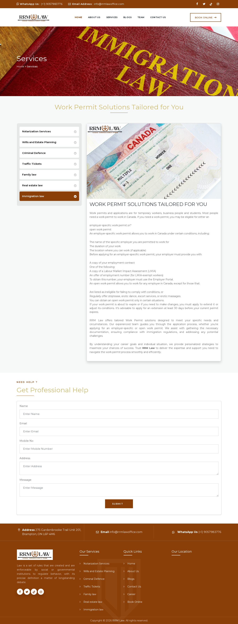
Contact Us (158, 17)
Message (25, 479)
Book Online (134, 601)
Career (131, 594)
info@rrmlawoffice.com (109, 4)
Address (25, 458)
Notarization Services (36, 131)
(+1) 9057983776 (52, 4)
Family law (29, 174)
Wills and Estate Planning (39, 142)
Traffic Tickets (31, 163)
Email (23, 423)
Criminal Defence (34, 153)
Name (24, 406)
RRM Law (118, 620)
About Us (94, 17)
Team (140, 17)
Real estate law (32, 185)
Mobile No (26, 440)
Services (112, 17)
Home (78, 17)
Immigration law (33, 196)
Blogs (127, 17)
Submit (117, 503)
